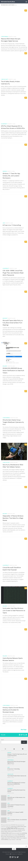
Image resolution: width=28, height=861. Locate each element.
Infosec (2, 831)
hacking (23, 830)
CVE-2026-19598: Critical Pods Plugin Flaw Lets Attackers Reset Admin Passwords (13, 273)
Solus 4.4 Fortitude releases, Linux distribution (17, 819)
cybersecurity (11, 828)
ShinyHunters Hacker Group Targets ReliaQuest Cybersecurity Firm (13, 422)
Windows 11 (14, 839)
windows (9, 839)
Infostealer (12, 831)
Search (2, 739)
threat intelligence (23, 838)
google (19, 830)
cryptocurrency (8, 826)
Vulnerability (4, 123)
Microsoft (5, 318)
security (14, 836)
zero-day (19, 839)
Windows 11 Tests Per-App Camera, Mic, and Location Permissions (11, 176)
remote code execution (8, 836)
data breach (7, 830)
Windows (5, 171)
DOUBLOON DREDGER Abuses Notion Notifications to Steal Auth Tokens (13, 370)
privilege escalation (8, 834)
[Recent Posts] (5, 749)
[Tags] (22, 749)
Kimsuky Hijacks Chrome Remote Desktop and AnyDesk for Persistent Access (13, 710)
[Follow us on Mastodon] (22, 735)
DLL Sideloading (13, 830)
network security (14, 833)
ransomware (21, 835)
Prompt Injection (14, 834)
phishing (24, 833)
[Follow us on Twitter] (26, 735)
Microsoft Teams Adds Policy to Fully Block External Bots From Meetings (13, 323)
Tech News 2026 (15, 838)
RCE (2, 836)
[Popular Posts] (14, 749)
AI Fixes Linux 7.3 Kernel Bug (12, 225)
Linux (4, 223)
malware (3, 833)
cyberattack (14, 826)
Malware (5, 366)
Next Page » (24, 729)
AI (1, 825)
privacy (2, 834)
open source (19, 833)
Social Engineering (20, 836)
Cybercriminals (4, 36)
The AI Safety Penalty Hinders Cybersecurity (16, 775)
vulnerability (4, 839)
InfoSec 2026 (7, 831)
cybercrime (20, 826)
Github (17, 830)
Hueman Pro (20, 854)
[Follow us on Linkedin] (19, 735)
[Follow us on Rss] (24, 735)
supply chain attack (5, 838)
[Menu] (26, 1)
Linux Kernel (19, 831)
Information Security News (8, 1)
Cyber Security (4, 79)
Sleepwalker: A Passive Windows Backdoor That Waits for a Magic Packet (13, 518)
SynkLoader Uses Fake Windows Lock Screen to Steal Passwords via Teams (14, 610)
